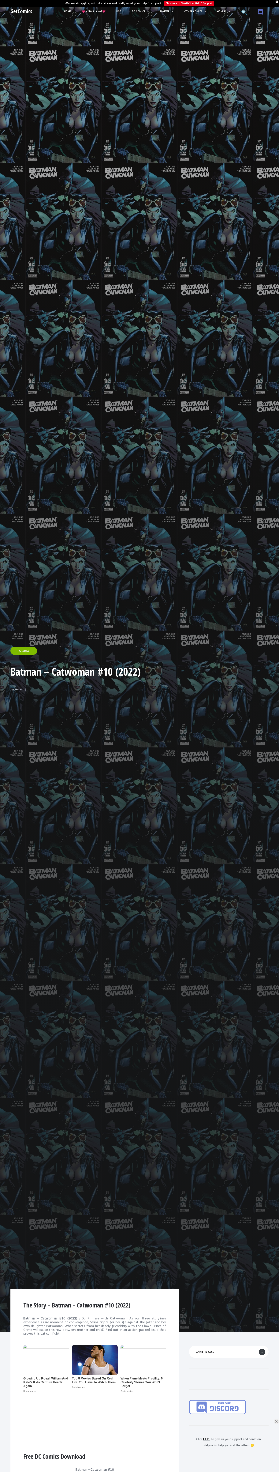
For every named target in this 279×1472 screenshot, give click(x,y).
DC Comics (138, 11)
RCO (118, 11)
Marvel (164, 11)
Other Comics (193, 11)
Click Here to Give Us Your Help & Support (189, 3)
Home (67, 11)
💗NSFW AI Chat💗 (94, 11)
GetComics (21, 11)
